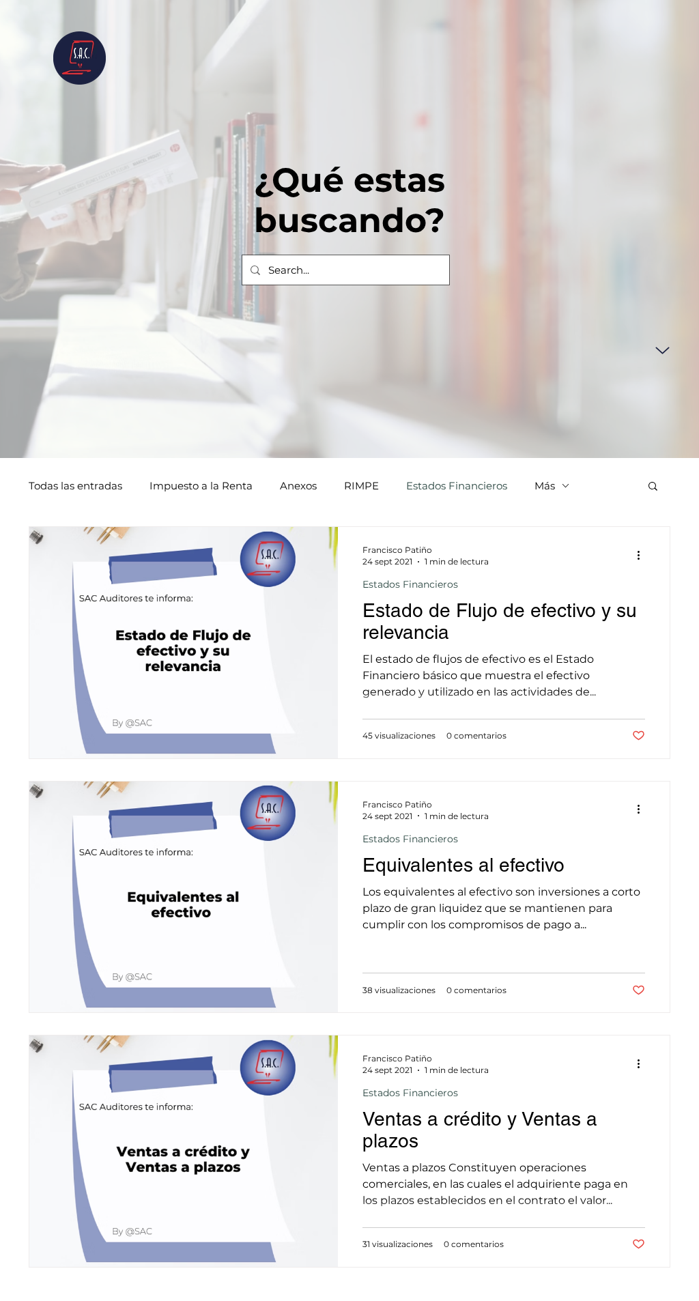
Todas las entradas (75, 485)
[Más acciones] (643, 555)
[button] (652, 487)
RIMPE (361, 485)
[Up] (662, 350)
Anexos (298, 485)
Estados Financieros (456, 485)
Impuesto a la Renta (201, 485)
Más (544, 485)
